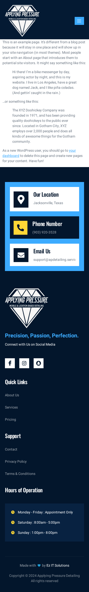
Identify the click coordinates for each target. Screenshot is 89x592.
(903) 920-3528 (44, 232)
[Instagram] (24, 363)
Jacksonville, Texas (48, 203)
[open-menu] (79, 21)
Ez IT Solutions (57, 565)
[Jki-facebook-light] (10, 363)
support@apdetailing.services (56, 259)
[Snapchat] (39, 363)
